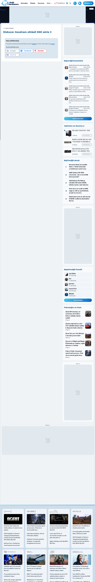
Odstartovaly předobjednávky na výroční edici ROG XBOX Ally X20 (59, 528)
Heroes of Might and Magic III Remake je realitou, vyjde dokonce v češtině (75, 343)
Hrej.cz (67, 357)
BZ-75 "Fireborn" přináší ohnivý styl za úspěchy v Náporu (34, 568)
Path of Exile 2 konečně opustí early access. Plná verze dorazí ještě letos (74, 353)
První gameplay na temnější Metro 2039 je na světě (81, 532)
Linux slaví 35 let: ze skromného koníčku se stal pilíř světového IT (58, 535)
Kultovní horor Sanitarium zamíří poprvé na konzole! (12, 544)
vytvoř (53, 44)
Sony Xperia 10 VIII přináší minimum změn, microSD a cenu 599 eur (81, 568)
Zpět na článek (9, 28)
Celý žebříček (77, 300)
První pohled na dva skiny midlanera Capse (11, 575)
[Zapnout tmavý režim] (79, 3)
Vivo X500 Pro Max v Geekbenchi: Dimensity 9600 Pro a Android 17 (81, 576)
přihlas (34, 44)
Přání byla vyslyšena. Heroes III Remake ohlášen (35, 534)
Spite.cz (67, 337)
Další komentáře (78, 118)
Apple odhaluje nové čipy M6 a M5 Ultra (59, 542)
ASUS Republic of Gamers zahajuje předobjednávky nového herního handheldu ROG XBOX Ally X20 (12, 536)
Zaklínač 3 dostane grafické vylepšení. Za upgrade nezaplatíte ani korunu (35, 541)
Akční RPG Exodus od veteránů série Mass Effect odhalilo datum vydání (73, 315)
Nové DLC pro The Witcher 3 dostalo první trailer (74, 334)
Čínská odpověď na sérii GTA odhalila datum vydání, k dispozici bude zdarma (74, 326)
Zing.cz (67, 320)
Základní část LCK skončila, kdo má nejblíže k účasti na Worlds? (12, 568)
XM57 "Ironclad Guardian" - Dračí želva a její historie (35, 575)
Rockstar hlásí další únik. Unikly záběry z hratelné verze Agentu (13, 528)
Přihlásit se (88, 3)
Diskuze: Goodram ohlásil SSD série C (27, 32)
